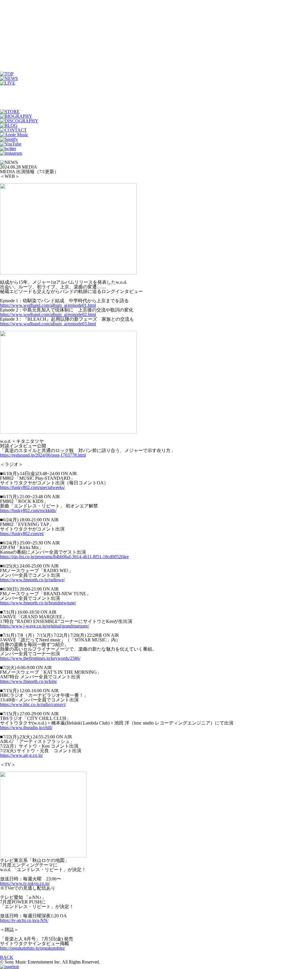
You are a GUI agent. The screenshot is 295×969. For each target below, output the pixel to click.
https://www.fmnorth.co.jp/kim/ (28, 681)
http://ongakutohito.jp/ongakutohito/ (32, 948)
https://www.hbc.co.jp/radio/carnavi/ (33, 704)
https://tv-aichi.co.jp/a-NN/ (24, 920)
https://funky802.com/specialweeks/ (32, 487)
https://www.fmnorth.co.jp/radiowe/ (32, 579)
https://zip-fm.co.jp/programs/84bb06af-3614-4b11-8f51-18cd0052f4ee (64, 556)
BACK (6, 957)
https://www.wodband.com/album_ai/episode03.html (48, 323)
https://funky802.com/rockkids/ (28, 510)
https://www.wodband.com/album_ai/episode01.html (48, 305)
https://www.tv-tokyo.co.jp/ (25, 883)
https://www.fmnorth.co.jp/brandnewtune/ (38, 602)
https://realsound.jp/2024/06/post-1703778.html (43, 455)
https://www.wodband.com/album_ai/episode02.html (48, 314)
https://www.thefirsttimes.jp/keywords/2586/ (40, 658)
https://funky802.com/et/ (22, 533)
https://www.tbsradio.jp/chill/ (26, 727)
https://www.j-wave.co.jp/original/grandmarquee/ (44, 625)
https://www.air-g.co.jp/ (21, 755)
